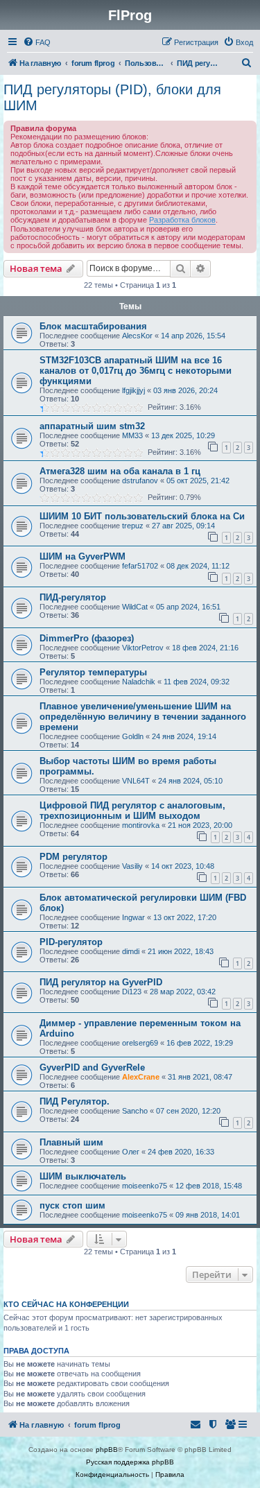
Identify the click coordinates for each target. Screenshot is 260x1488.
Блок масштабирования (93, 326)
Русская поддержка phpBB (130, 1462)
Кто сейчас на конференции (66, 1304)
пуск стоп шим (72, 1205)
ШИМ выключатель (83, 1176)
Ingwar (133, 917)
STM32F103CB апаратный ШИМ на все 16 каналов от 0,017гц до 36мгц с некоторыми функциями (136, 370)
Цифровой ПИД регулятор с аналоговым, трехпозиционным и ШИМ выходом (132, 810)
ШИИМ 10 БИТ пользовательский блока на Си (142, 516)
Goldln (133, 736)
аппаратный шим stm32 (92, 426)
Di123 (131, 991)
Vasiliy (132, 866)
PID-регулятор (71, 942)
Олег (130, 1152)
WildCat (135, 607)
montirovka (140, 825)
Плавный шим (71, 1142)
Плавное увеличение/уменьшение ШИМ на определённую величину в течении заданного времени (143, 716)
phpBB (107, 1449)
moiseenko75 (144, 1186)
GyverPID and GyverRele (92, 1067)
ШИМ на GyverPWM (82, 556)
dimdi (130, 951)
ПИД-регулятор (73, 597)
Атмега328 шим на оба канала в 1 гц (120, 471)
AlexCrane (140, 1077)
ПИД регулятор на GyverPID (101, 982)
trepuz (133, 525)
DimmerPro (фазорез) (87, 638)
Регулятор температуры (93, 672)
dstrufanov (140, 480)
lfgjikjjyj (133, 390)
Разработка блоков (182, 220)
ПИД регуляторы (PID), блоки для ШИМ (112, 97)
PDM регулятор (73, 856)
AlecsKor (137, 335)
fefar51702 (140, 566)
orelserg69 (140, 1043)
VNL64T (136, 781)
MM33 (132, 435)
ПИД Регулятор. (75, 1101)
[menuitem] (37, 42)
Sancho (135, 1111)
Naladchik (138, 681)
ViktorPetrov (143, 647)
